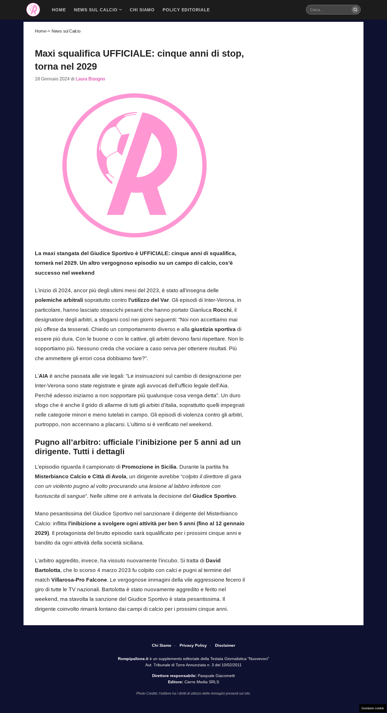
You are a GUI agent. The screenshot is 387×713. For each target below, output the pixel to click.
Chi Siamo (161, 645)
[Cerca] (355, 9)
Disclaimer (225, 645)
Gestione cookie (373, 708)
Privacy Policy (193, 645)
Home (40, 31)
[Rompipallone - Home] (33, 9)
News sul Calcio (66, 31)
